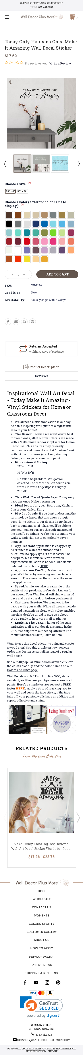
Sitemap (53, 1051)
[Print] (24, 321)
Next (78, 163)
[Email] (16, 321)
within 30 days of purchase (46, 351)
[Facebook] (8, 321)
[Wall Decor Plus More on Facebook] (25, 982)
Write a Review (60, 63)
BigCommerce (63, 1048)
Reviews (41, 376)
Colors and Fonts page (22, 670)
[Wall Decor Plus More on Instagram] (47, 982)
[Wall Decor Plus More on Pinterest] (58, 982)
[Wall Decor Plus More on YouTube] (36, 982)
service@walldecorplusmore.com (43, 1040)
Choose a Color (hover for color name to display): (35, 204)
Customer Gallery (42, 932)
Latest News (41, 965)
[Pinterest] (32, 321)
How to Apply (41, 948)
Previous (4, 163)
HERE (44, 566)
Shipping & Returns (41, 973)
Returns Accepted (43, 346)
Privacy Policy (41, 956)
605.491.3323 (44, 1034)
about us (41, 940)
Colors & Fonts (41, 923)
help (41, 891)
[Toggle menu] (12, 17)
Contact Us (41, 907)
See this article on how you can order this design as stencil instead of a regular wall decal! (39, 651)
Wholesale (42, 899)
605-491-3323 (46, 7)
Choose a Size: (18, 184)
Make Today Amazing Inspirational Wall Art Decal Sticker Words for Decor (41, 846)
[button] (41, 1007)
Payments (41, 915)
